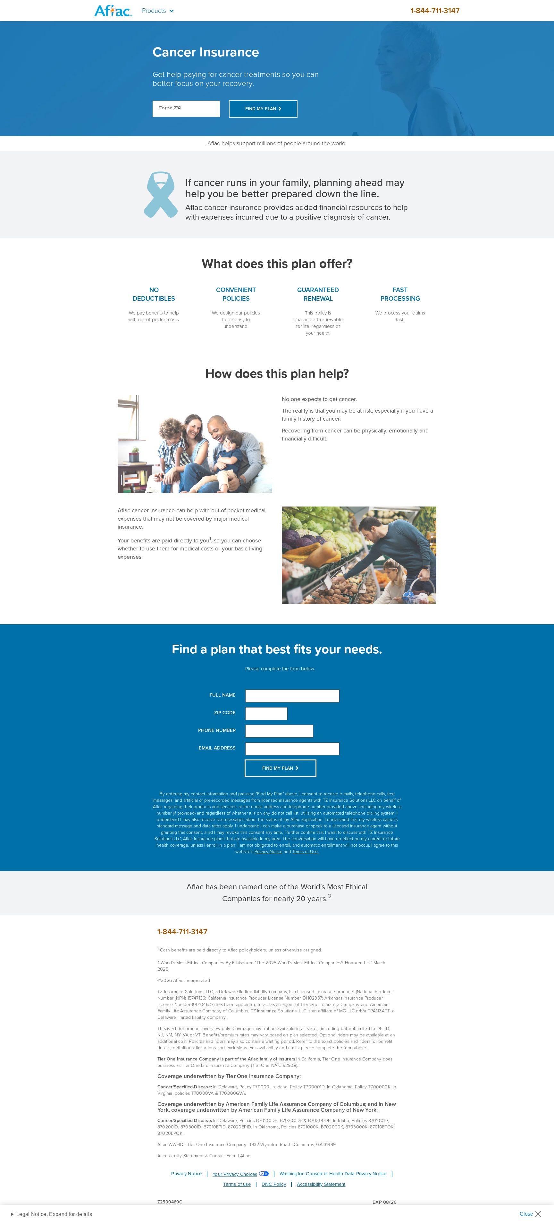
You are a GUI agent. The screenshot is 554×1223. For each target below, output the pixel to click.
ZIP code (225, 712)
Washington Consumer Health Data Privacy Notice (333, 1173)
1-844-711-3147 (435, 10)
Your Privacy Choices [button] (235, 1174)
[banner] (277, 10)
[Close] (532, 1212)
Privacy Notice (268, 851)
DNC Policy (274, 1184)
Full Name (223, 695)
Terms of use (236, 1184)
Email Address (217, 748)
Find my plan (260, 108)
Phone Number (217, 730)
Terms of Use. (305, 851)
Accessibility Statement (321, 1184)
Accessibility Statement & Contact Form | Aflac (203, 1155)
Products (154, 10)
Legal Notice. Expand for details (54, 1214)
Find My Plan (277, 768)
